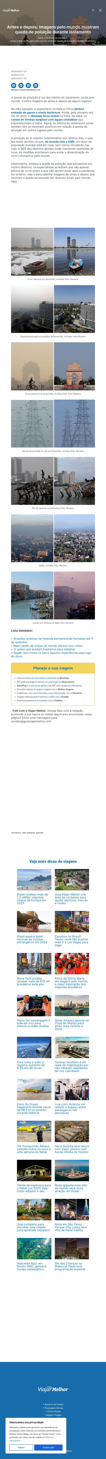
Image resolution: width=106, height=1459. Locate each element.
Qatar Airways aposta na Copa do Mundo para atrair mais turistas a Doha (72, 1025)
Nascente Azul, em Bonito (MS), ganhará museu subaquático (31, 1266)
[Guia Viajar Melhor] (11, 10)
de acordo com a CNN (59, 141)
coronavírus (16, 833)
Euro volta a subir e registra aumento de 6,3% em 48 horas (31, 1065)
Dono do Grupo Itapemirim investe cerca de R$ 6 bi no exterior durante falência (34, 1108)
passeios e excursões (36, 700)
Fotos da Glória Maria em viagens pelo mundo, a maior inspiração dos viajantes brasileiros (71, 983)
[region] (36, 1435)
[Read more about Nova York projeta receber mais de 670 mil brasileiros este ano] (34, 963)
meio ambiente (28, 833)
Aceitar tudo (48, 1447)
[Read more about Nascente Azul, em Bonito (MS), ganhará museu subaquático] (34, 1248)
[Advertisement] (53, 207)
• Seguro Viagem (53, 1415)
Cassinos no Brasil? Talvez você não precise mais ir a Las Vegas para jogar (71, 941)
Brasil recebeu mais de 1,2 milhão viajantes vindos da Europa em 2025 (32, 899)
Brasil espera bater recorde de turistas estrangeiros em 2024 (32, 939)
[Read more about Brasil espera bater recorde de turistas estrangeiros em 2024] (34, 921)
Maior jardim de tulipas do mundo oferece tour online (48, 645)
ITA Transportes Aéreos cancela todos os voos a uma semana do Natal (34, 1149)
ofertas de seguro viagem (38, 689)
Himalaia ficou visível (45, 116)
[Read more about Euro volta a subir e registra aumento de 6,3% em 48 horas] (34, 1047)
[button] (13, 85)
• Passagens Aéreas (53, 1408)
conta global (41, 685)
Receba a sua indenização (52, 693)
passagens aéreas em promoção (42, 682)
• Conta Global (53, 1411)
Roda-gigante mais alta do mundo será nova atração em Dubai (71, 1188)
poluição (39, 833)
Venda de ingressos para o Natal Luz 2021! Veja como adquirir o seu (34, 1188)
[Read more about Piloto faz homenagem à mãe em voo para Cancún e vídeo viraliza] (34, 1005)
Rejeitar (21, 1447)
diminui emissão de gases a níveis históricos (47, 110)
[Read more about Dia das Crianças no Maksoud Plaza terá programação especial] (72, 1248)
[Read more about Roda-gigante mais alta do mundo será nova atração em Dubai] (72, 1170)
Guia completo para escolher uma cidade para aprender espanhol (33, 1227)
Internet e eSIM (46, 697)
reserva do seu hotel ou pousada (40, 678)
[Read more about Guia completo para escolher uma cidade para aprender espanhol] (34, 1209)
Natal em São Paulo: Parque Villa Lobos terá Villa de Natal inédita (71, 1227)
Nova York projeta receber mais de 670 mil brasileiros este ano (33, 981)
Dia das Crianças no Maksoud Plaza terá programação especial (70, 1266)
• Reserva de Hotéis (53, 1404)
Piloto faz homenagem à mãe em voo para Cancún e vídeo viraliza (33, 1023)
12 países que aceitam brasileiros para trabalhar (44, 649)
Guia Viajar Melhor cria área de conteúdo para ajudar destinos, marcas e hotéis (71, 899)
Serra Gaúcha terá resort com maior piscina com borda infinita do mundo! (72, 1149)
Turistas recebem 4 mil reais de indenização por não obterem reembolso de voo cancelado (71, 1066)
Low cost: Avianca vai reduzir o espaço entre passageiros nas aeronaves (70, 1108)
